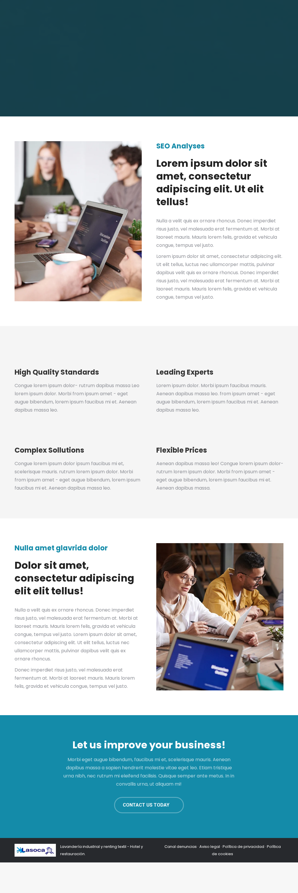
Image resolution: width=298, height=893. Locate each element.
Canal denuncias (180, 846)
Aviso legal (209, 846)
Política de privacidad (243, 846)
